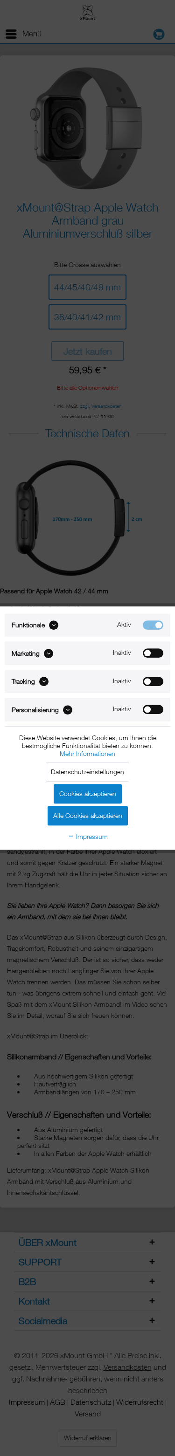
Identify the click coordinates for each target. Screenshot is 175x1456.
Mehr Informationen (87, 753)
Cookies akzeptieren (87, 793)
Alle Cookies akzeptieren (87, 815)
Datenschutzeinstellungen (87, 772)
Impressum (91, 836)
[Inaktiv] (153, 653)
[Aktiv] (153, 625)
